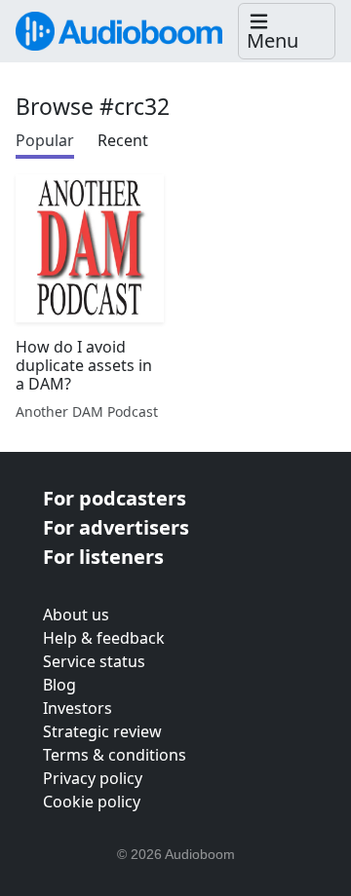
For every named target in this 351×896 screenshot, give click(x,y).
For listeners (103, 556)
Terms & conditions (114, 754)
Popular (45, 140)
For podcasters (114, 498)
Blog (59, 684)
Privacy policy (92, 778)
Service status (94, 661)
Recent (123, 140)
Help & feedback (104, 638)
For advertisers (116, 527)
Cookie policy (91, 801)
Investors (77, 708)
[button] (286, 31)
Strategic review (102, 731)
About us (76, 614)
